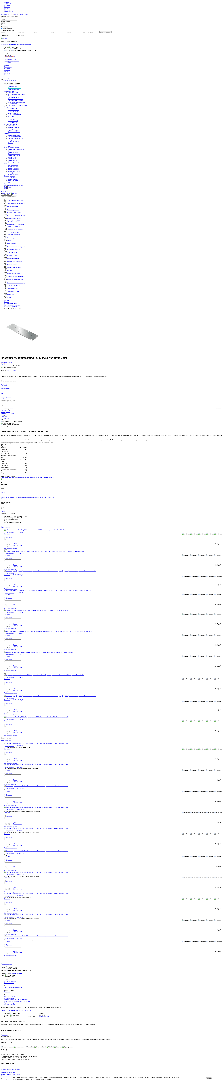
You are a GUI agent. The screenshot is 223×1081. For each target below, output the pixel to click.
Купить (11, 409)
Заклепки (7, 182)
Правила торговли (9, 1004)
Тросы (9, 144)
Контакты (7, 10)
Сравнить (6, 418)
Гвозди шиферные (13, 174)
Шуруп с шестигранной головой (17, 105)
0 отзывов (4, 416)
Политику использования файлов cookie (38, 1079)
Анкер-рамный (12, 122)
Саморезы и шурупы (10, 91)
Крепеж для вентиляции (11, 184)
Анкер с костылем (13, 113)
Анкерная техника (9, 107)
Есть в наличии (11, 370)
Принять (209, 1078)
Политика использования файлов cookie (16, 999)
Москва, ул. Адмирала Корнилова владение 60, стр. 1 (16, 44)
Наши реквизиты (9, 983)
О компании (7, 3)
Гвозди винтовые (13, 165)
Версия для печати (6, 362)
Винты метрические (14, 127)
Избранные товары (10, 62)
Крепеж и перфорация (9, 80)
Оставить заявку (9, 56)
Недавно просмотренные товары (10, 1074)
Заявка (12, 14)
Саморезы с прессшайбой (15, 100)
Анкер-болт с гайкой (14, 118)
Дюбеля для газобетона (14, 155)
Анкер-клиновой (13, 121)
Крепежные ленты (13, 84)
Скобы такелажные (13, 141)
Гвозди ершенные (13, 166)
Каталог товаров (6, 193)
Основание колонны (14, 180)
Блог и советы (8, 11)
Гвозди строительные (14, 171)
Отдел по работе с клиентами (13, 987)
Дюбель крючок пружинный (16, 162)
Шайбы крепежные (13, 130)
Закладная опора (13, 177)
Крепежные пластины (14, 88)
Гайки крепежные (13, 129)
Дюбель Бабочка (12, 160)
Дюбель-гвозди (12, 151)
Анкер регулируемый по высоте (13, 185)
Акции (6, 188)
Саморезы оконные (13, 97)
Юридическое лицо (8, 30)
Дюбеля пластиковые (14, 154)
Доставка (7, 5)
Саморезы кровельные (14, 96)
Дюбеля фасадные (13, 152)
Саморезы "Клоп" (13, 92)
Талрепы (10, 143)
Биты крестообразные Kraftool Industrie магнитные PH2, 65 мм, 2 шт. (27, 497)
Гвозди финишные (13, 173)
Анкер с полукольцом (14, 114)
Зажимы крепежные (14, 135)
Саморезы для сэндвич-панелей (17, 94)
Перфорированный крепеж (12, 305)
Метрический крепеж (10, 124)
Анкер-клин (11, 119)
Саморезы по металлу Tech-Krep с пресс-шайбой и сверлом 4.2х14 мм (27, 477)
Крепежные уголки (13, 89)
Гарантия (7, 7)
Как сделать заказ (9, 996)
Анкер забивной (12, 108)
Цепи (9, 146)
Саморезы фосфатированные (16, 102)
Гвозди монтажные (13, 169)
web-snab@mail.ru (16, 973)
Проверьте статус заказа (12, 61)
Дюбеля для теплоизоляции (16, 149)
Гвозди (6, 163)
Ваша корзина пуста (10, 59)
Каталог (6, 2)
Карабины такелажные (14, 136)
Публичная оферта (9, 1003)
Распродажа (7, 187)
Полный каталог (6, 191)
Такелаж (6, 133)
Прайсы (6, 8)
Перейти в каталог (6, 527)
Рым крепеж (11, 140)
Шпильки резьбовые (14, 132)
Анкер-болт (11, 116)
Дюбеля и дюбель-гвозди (11, 147)
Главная (6, 300)
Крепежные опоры (13, 86)
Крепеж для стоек (9, 176)
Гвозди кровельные (13, 168)
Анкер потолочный (13, 110)
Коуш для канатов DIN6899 (16, 138)
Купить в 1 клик (5, 410)
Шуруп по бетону (13, 103)
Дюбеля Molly (12, 158)
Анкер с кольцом (13, 111)
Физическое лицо (8, 28)
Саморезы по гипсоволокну (16, 99)
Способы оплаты (9, 998)
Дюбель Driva (12, 157)
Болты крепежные (13, 125)
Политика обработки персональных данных (17, 1001)
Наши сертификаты (10, 981)
